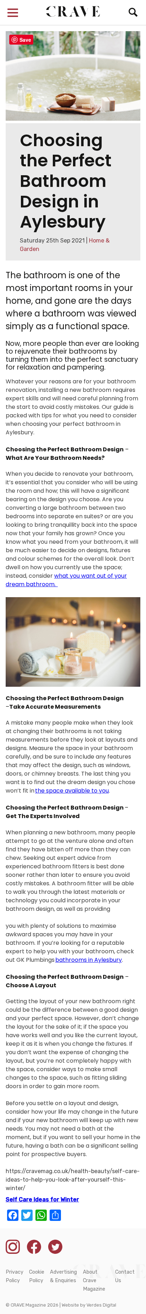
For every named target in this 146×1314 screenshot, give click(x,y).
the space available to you (72, 791)
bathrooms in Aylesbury (88, 960)
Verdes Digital (101, 1305)
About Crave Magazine (94, 1280)
